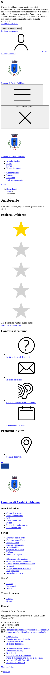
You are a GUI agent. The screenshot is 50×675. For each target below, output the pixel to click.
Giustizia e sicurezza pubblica (18, 561)
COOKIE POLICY (9, 24)
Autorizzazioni (12, 571)
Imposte (9, 175)
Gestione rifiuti (12, 173)
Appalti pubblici (13, 547)
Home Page (11, 189)
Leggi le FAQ (12, 637)
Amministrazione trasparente (18, 648)
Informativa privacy (14, 651)
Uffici (8, 518)
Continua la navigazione (11, 28)
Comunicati (11, 586)
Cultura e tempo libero (15, 540)
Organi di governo (14, 513)
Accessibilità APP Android (17, 660)
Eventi (9, 601)
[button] (13, 161)
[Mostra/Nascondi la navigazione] (22, 94)
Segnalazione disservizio (16, 641)
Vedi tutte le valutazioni (11, 325)
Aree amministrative (14, 515)
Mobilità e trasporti (14, 554)
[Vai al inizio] (2, 461)
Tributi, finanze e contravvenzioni (20, 564)
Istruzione (10, 177)
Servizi (9, 191)
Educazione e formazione (17, 559)
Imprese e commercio (15, 545)
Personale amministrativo (16, 525)
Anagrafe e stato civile (15, 538)
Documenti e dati (13, 527)
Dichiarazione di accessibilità (18, 655)
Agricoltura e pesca (14, 573)
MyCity (6, 671)
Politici (9, 523)
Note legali (11, 653)
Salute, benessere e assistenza (18, 568)
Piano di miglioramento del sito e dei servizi (24, 658)
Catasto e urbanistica (15, 550)
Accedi (4, 184)
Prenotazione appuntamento (18, 639)
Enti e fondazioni (13, 520)
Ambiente (10, 566)
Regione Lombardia (9, 31)
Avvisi (9, 588)
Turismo (9, 552)
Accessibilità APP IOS (15, 662)
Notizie (9, 583)
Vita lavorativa (12, 542)
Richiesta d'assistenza (15, 644)
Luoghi (9, 598)
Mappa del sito (7, 667)
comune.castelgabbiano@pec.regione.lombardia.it (28, 630)
